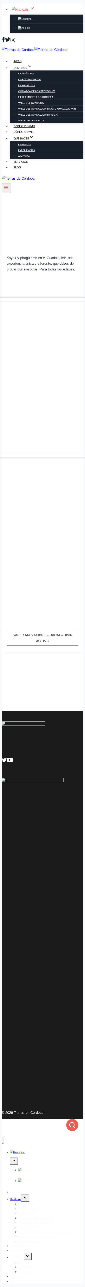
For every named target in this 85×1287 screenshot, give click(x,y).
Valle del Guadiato (31, 120)
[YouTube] (10, 761)
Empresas (24, 144)
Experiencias (26, 150)
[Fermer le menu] (3, 1140)
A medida (24, 156)
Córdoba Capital (29, 79)
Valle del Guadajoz (31, 103)
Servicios (21, 162)
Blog (17, 167)
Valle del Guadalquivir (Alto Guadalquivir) (47, 108)
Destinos (15, 1199)
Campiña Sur (26, 73)
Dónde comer (24, 132)
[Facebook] (3, 40)
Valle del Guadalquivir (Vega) (38, 114)
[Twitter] (7, 40)
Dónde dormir (24, 126)
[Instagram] (12, 40)
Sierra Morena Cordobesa (35, 97)
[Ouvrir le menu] (6, 188)
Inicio (18, 61)
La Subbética (26, 85)
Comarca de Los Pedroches (36, 91)
